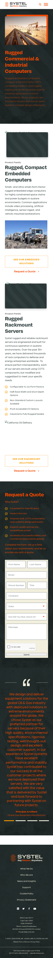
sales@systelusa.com (37, 953)
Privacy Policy (35, 942)
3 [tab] (32, 820)
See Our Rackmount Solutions (26, 460)
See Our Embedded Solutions (26, 261)
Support (26, 887)
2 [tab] (21, 820)
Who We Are (26, 874)
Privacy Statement (26, 899)
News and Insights (26, 881)
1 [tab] (9, 820)
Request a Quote (24, 271)
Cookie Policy (26, 893)
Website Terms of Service (21, 942)
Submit (27, 654)
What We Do (26, 868)
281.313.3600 (13, 953)
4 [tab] (44, 820)
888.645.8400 (23, 953)
